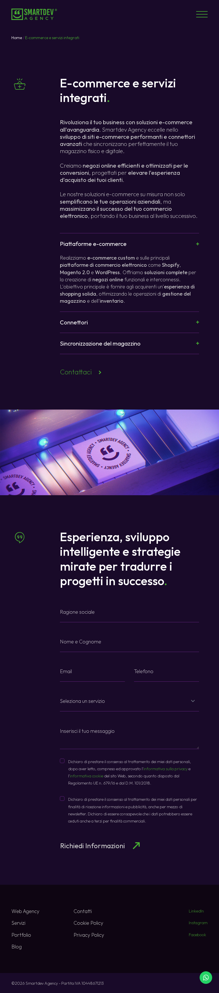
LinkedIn (196, 911)
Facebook (197, 934)
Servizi (18, 923)
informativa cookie (86, 776)
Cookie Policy (88, 923)
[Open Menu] (202, 14)
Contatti (83, 911)
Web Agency (25, 911)
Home (16, 37)
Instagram (198, 922)
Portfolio (21, 935)
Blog (16, 946)
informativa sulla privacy (165, 768)
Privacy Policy (89, 935)
